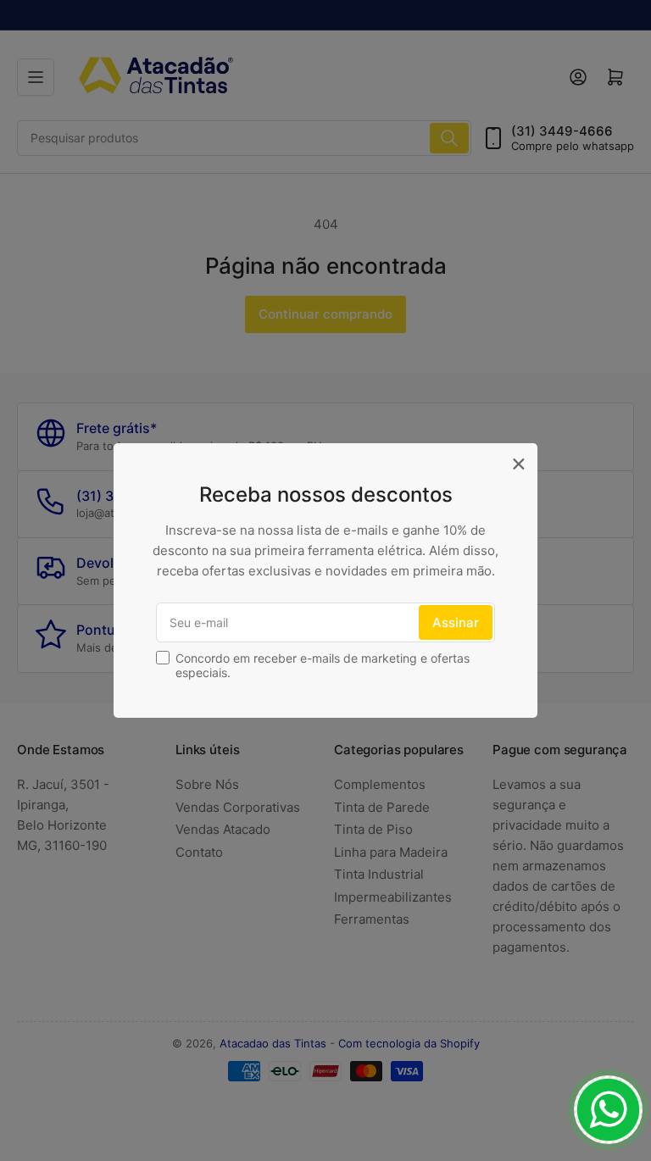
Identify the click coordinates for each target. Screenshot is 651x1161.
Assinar (455, 622)
